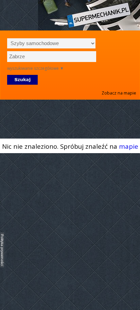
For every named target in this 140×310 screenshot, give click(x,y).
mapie (128, 146)
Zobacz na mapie (119, 93)
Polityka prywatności (2, 250)
